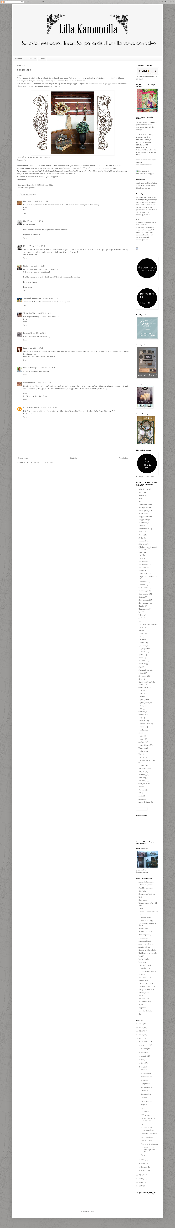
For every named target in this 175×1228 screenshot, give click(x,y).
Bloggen (32, 58)
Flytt (140, 558)
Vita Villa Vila (143, 999)
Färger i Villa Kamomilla (147, 577)
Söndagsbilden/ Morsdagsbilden (147, 1129)
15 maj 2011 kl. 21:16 (47, 368)
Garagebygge (143, 591)
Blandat (141, 513)
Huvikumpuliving (144, 935)
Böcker (141, 538)
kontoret (141, 630)
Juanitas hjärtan (144, 947)
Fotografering (143, 564)
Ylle (140, 793)
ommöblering (143, 687)
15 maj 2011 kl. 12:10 (35, 221)
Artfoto (141, 492)
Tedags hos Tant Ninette (147, 990)
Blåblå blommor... (147, 1101)
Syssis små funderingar (32, 298)
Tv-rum (141, 765)
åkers (140, 1014)
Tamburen (142, 748)
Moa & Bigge (143, 664)
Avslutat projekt (146, 1077)
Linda (25, 266)
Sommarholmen (144, 724)
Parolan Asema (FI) (145, 983)
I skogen (141, 615)
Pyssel (140, 690)
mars (143, 1163)
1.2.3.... (143, 1124)
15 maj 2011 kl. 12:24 (37, 266)
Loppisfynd (142, 649)
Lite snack (144, 1091)
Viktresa (141, 787)
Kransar (141, 633)
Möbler (141, 673)
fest (139, 555)
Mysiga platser (143, 670)
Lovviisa (26, 333)
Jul (139, 618)
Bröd (140, 532)
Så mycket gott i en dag (149, 1144)
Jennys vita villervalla (146, 944)
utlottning (142, 775)
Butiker (141, 535)
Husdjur (141, 606)
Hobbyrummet (143, 603)
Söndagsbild (145, 1112)
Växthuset (142, 790)
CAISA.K (142, 891)
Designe (141, 897)
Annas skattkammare (31, 408)
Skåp (140, 718)
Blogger (91, 1211)
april (143, 1160)
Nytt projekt (145, 1084)
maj (142, 1067)
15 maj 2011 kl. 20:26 (36, 348)
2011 (141, 1038)
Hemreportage (143, 600)
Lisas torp (27, 201)
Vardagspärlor (143, 993)
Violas (140, 996)
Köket (140, 640)
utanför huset (143, 768)
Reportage (142, 699)
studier (140, 733)
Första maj (144, 1155)
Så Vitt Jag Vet (29, 313)
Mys (140, 667)
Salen (140, 709)
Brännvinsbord (143, 529)
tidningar (141, 751)
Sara (25, 348)
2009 (141, 1179)
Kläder (140, 627)
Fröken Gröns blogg (145, 920)
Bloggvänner (143, 520)
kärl (139, 636)
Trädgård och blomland (147, 760)
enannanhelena (29, 383)
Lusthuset (141, 652)
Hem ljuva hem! (146, 1140)
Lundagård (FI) (144, 968)
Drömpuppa (145, 1098)
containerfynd (143, 541)
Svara (25, 213)
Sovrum (141, 727)
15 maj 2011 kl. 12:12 (37, 246)
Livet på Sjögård (144, 965)
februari (144, 1167)
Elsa (24, 221)
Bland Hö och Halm (145, 888)
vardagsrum (142, 784)
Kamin (140, 621)
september (145, 1052)
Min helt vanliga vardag (147, 971)
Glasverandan (143, 594)
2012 (141, 1035)
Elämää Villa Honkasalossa (148, 911)
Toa (139, 754)
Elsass (140, 908)
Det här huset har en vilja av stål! (148, 1120)
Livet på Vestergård (30, 368)
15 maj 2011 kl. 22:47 (44, 383)
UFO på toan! (146, 1115)
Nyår (140, 679)
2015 (141, 1024)
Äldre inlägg (123, 458)
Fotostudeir (142, 567)
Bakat (140, 498)
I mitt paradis (143, 938)
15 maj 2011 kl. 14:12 (44, 313)
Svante (140, 739)
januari (144, 1171)
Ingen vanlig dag (144, 941)
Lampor (141, 643)
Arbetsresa (144, 1080)
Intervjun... (145, 1070)
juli (142, 1060)
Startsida (73, 458)
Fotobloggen (143, 561)
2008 (141, 1182)
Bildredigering (143, 511)
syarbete (141, 742)
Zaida (140, 796)
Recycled (144, 1105)
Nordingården (143, 980)
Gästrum (141, 597)
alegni (140, 1005)
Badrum (141, 495)
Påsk (140, 696)
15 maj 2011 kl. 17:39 (38, 333)
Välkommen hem (144, 1002)
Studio (140, 736)
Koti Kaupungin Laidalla (147, 953)
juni (143, 1063)
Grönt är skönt (146, 1073)
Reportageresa (143, 703)
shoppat (141, 715)
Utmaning (142, 778)
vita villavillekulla (145, 1011)
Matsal (140, 658)
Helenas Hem (143, 929)
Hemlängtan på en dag (149, 1133)
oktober (144, 1049)
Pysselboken (142, 693)
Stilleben (141, 730)
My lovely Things (144, 977)
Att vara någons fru (145, 885)
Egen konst (142, 544)
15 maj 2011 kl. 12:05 (40, 201)
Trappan (141, 757)
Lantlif (140, 956)
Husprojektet (143, 609)
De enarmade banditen (146, 894)
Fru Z (140, 914)
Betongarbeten (143, 507)
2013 (141, 1031)
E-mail (42, 58)
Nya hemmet (143, 676)
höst (139, 612)
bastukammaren (144, 504)
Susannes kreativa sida (146, 986)
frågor (140, 570)
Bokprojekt (142, 523)
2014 (141, 1027)
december (145, 1041)
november (145, 1045)
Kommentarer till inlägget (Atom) (41, 462)
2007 (141, 1186)
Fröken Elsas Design (145, 917)
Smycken (141, 721)
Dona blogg (142, 900)
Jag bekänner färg (147, 1087)
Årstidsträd (142, 799)
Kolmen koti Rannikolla (147, 950)
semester (141, 712)
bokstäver (141, 526)
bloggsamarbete (144, 517)
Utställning (142, 781)
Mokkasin (142, 974)
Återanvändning (144, 802)
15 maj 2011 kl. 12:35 (50, 298)
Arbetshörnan (143, 489)
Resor (140, 705)
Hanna (25, 246)
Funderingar (142, 573)
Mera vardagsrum (147, 1137)
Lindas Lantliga (144, 959)
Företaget (141, 585)
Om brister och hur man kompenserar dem (148, 1149)
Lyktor (140, 655)
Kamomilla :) (20, 58)
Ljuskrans (142, 646)
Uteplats (141, 772)
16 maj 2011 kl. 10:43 (49, 408)
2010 (141, 1175)
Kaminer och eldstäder (146, 624)
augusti (144, 1056)
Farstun (141, 552)
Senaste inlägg (23, 458)
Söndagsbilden (30, 188)
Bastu (140, 501)
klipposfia (142, 1008)
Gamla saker (142, 588)
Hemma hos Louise (145, 932)
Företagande (142, 582)
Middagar (141, 661)
